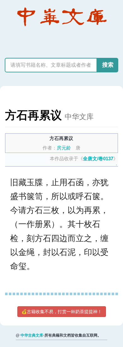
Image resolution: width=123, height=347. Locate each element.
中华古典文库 (31, 335)
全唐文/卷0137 (98, 158)
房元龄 (64, 147)
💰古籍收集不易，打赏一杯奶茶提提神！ (61, 311)
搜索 (108, 65)
